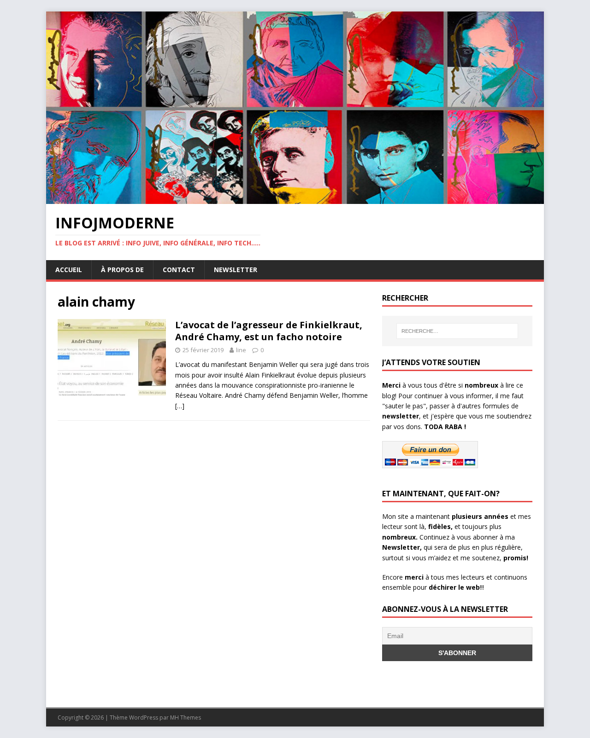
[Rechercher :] (457, 331)
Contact (179, 269)
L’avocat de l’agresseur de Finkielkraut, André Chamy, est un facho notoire (268, 331)
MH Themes (185, 717)
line (241, 350)
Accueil (68, 269)
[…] (179, 405)
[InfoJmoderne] (295, 198)
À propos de (122, 269)
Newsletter (235, 269)
